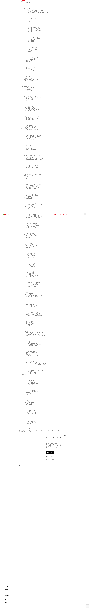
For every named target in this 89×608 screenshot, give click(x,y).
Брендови (6, 592)
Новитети (6, 593)
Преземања (7, 595)
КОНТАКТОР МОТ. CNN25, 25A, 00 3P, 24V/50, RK (46, 498)
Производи (6, 589)
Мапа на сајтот (7, 596)
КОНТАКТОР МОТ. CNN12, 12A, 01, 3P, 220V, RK (45, 503)
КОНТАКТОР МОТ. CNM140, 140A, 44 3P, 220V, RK (46, 488)
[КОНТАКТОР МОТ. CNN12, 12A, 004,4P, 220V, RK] (45, 481)
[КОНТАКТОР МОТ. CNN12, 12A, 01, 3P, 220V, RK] (45, 500)
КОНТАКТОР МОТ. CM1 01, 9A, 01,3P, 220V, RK (46, 493)
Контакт (6, 602)
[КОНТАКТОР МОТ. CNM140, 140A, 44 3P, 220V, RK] (45, 485)
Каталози (6, 599)
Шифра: (47, 456)
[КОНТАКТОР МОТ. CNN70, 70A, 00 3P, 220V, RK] (45, 505)
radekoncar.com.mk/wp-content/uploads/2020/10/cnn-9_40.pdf (30, 470)
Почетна (6, 586)
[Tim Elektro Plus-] (6, 214)
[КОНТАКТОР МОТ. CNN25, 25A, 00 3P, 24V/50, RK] (45, 495)
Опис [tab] (21, 466)
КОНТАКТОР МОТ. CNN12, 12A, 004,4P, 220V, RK (46, 483)
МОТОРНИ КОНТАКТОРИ (46, 482)
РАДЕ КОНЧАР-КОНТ (51, 459)
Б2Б (5, 600)
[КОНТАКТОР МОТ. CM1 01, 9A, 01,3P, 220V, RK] (45, 490)
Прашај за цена (50, 452)
